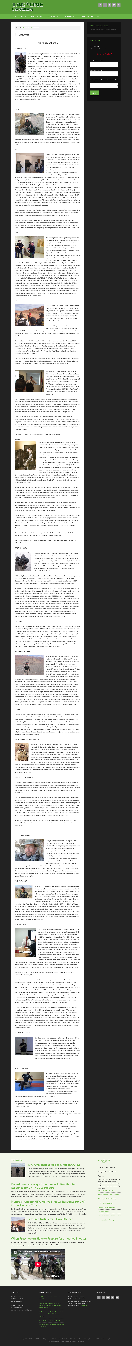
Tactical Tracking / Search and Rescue (109, 1216)
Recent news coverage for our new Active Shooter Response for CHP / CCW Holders (43, 1185)
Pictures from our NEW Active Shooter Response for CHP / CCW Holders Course (51, 1314)
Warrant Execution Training (106, 1207)
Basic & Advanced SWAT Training (108, 1194)
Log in (108, 1339)
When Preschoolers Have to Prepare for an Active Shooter (48, 1238)
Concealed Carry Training (106, 1220)
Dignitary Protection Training (107, 1199)
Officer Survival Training (105, 1203)
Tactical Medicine (103, 1211)
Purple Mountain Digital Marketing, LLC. (72, 1341)
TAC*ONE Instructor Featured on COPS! (54, 1164)
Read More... (84, 1305)
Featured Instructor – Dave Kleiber (50, 1219)
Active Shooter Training (105, 1190)
